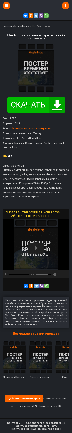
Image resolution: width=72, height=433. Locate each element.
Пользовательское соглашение (44, 422)
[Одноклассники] (31, 15)
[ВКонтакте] (25, 15)
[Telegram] (36, 15)
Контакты (13, 422)
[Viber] (41, 15)
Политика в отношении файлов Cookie (36, 428)
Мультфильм (19, 128)
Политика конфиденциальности (36, 425)
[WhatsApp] (46, 15)
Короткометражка (40, 128)
